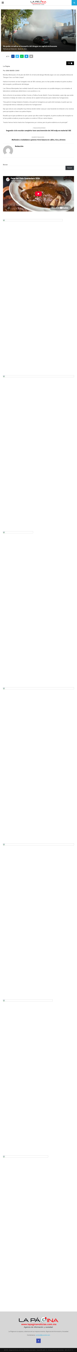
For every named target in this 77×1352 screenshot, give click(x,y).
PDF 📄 (70, 63)
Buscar (5, 164)
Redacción (14, 49)
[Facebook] (38, 1341)
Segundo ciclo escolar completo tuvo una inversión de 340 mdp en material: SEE (38, 130)
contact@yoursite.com (43, 1335)
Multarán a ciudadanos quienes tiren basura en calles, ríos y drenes (38, 139)
